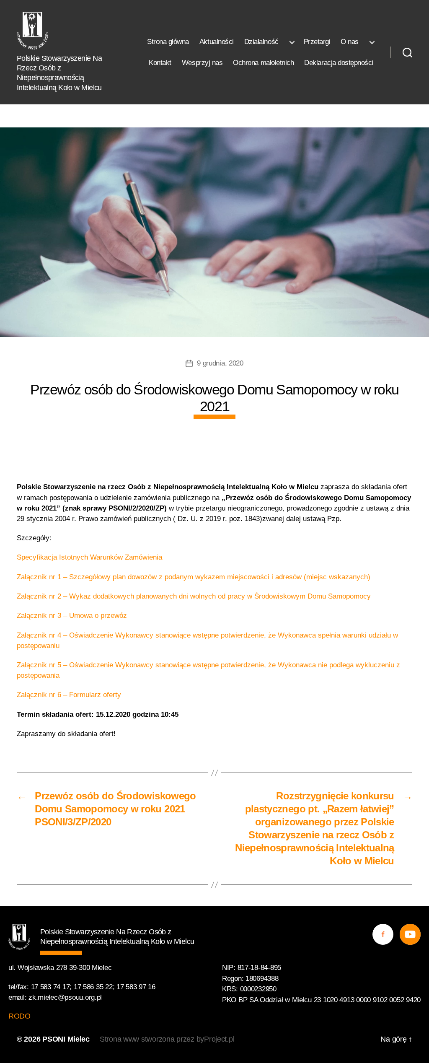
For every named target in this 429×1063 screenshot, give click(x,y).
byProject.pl (215, 1039)
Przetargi (317, 42)
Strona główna (168, 42)
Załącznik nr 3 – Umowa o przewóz (72, 616)
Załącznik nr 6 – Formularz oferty (69, 695)
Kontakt (160, 63)
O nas (350, 42)
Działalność (261, 42)
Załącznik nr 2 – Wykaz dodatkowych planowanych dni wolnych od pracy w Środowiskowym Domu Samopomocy (194, 596)
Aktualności (216, 42)
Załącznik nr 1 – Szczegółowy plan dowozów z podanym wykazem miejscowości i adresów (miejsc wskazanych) (193, 577)
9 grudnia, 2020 (220, 363)
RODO (19, 1016)
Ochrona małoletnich (263, 63)
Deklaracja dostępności (338, 63)
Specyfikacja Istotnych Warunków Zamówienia (89, 557)
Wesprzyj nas (202, 63)
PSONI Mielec (66, 1039)
